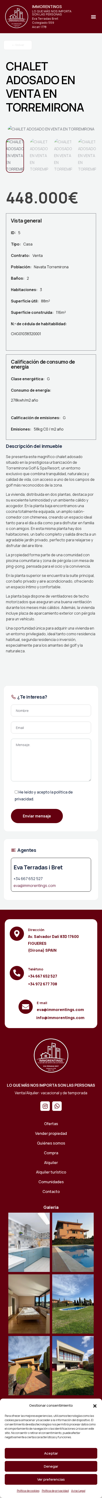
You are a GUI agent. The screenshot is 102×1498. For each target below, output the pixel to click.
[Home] (51, 1055)
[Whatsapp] (57, 1106)
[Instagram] (45, 1106)
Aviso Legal (78, 1491)
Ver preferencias (51, 1479)
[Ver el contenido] (16, 16)
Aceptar (51, 1453)
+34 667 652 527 (28, 878)
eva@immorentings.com (35, 885)
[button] (95, 1405)
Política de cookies (28, 1491)
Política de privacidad (55, 1491)
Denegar (51, 1466)
